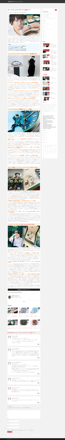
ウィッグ (45, 25)
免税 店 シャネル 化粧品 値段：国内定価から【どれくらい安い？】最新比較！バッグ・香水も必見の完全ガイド (53, 46)
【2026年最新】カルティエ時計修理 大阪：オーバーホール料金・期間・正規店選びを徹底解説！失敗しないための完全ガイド (53, 57)
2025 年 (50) (45, 134)
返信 (38, 344)
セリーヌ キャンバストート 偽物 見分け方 (53, 88)
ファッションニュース (47, 29)
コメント (9, 409)
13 (49, 149)
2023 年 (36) (45, 137)
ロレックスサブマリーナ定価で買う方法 (24, 316)
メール (8, 422)
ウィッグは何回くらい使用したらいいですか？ (53, 98)
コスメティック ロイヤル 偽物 (47, 13)
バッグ (45, 27)
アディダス (53, 118)
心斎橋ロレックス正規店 (33, 316)
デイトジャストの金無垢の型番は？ (13, 316)
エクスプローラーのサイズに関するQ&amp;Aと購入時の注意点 (17, 50)
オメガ (44, 119)
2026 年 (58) (45, 132)
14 (51, 149)
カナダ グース (49, 128)
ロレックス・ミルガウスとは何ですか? (24, 328)
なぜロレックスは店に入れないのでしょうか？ (13, 328)
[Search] (56, 10)
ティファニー (44, 118)
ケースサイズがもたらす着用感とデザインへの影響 (15, 47)
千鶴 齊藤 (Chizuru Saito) (11, 12)
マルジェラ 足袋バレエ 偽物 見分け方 (53, 83)
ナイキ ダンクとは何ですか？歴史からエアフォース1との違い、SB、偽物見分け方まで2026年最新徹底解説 (53, 51)
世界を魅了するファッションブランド (15, 1)
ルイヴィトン (44, 128)
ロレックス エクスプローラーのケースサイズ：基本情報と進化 (17, 46)
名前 (8, 419)
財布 (45, 36)
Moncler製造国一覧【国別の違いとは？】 (53, 93)
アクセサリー (46, 23)
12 (47, 149)
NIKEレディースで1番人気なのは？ (47, 124)
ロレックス (9, 292)
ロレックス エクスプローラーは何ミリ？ (17, 292)
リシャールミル (45, 123)
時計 (25, 12)
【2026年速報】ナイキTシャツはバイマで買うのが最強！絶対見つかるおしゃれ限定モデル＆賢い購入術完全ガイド (53, 70)
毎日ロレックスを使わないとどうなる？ (35, 328)
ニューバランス (49, 118)
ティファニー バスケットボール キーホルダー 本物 (53, 78)
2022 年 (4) (45, 139)
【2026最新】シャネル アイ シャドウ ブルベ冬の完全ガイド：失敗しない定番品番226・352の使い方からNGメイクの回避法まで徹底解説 (53, 64)
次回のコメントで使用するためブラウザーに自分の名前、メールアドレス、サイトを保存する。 (20, 430)
